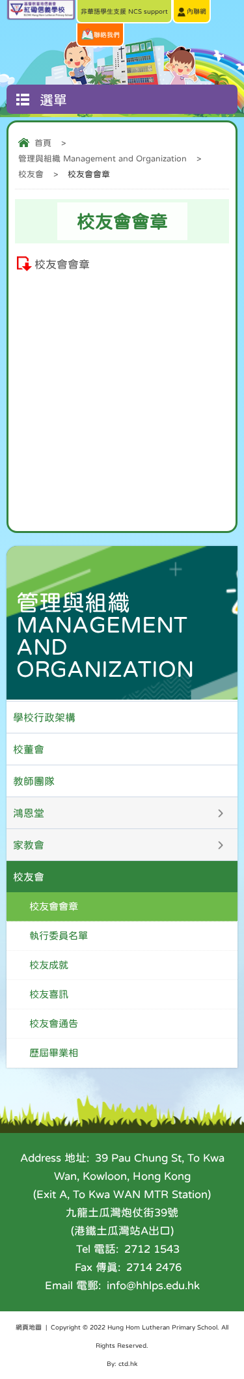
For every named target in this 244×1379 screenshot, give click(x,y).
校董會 (28, 749)
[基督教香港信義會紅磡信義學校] (41, 16)
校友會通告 (53, 1023)
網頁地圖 (29, 1327)
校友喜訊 (48, 994)
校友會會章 (62, 264)
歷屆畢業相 (53, 1053)
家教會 (28, 845)
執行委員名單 (58, 935)
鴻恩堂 (28, 813)
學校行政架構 (44, 717)
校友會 (31, 174)
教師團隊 (34, 781)
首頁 (42, 143)
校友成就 (48, 965)
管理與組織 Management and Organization (102, 158)
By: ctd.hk (122, 1363)
